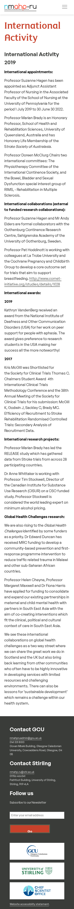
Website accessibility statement (29, 904)
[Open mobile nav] (65, 7)
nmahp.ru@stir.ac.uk (22, 771)
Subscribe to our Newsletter (28, 802)
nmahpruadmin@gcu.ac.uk (26, 738)
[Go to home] (20, 7)
